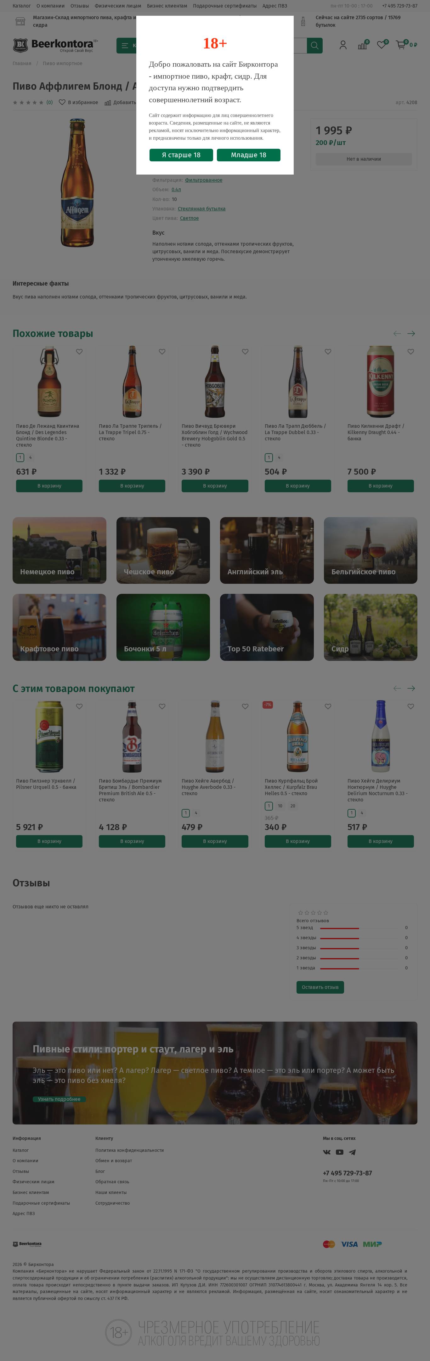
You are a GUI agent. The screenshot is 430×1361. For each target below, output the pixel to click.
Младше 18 (248, 155)
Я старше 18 (181, 155)
